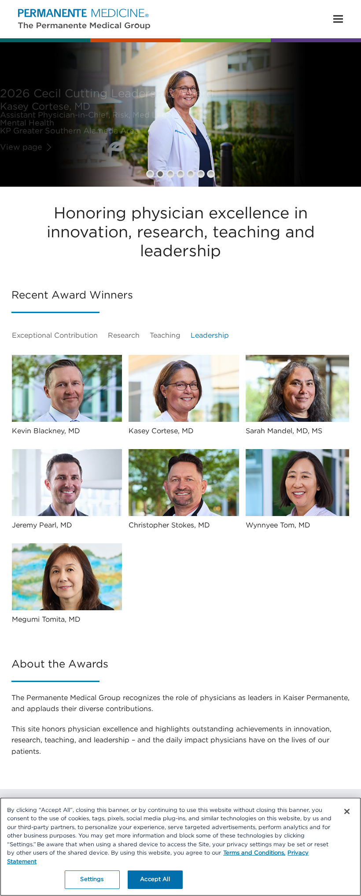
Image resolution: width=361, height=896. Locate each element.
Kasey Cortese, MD (161, 431)
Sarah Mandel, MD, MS (284, 431)
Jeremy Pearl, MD (42, 525)
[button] (338, 19)
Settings (91, 879)
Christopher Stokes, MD (169, 525)
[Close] (347, 811)
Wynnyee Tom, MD (278, 525)
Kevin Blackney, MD (46, 431)
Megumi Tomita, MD (46, 619)
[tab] (59, 336)
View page (21, 147)
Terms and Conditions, (254, 853)
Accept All (154, 879)
